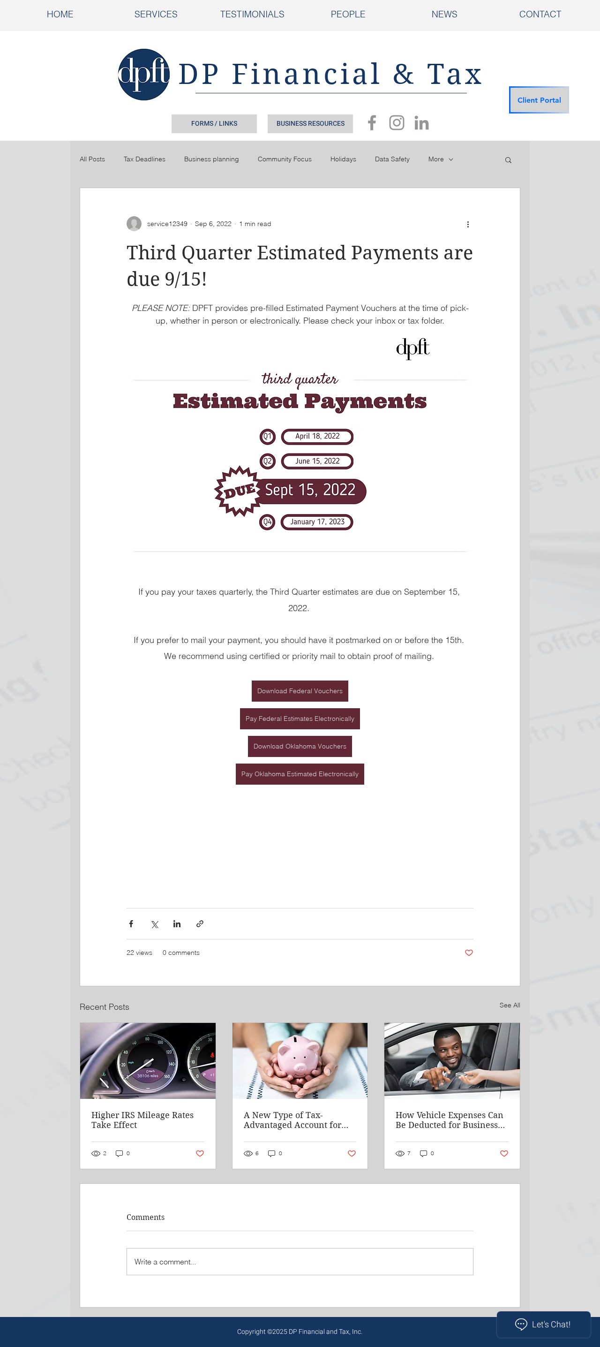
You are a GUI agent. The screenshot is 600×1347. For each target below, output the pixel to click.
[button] (508, 159)
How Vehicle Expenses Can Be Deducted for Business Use (449, 1120)
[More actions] (467, 223)
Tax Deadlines (144, 159)
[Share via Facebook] (131, 923)
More (436, 159)
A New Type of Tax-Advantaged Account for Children (292, 1120)
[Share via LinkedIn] (176, 923)
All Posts (92, 159)
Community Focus (285, 159)
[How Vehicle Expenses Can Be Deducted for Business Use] (452, 1061)
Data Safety (392, 159)
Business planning (211, 159)
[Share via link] (199, 923)
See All (510, 1005)
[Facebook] (372, 123)
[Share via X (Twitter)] (154, 923)
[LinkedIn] (422, 123)
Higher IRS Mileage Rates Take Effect (142, 1120)
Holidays (343, 159)
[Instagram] (397, 123)
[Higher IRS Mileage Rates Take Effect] (148, 1061)
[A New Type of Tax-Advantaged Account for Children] (300, 1061)
